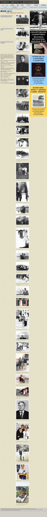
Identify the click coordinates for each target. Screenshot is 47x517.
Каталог (5, 7)
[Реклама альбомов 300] (38, 85)
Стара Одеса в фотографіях (43, 5)
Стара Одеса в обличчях (36, 5)
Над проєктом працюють (33, 7)
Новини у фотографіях (12, 5)
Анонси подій (18, 5)
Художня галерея (22, 5)
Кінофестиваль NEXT (28, 5)
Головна (2, 5)
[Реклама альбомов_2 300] (38, 116)
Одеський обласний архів (43, 7)
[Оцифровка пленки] (38, 53)
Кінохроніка (24, 7)
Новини (7, 5)
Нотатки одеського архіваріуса (15, 7)
